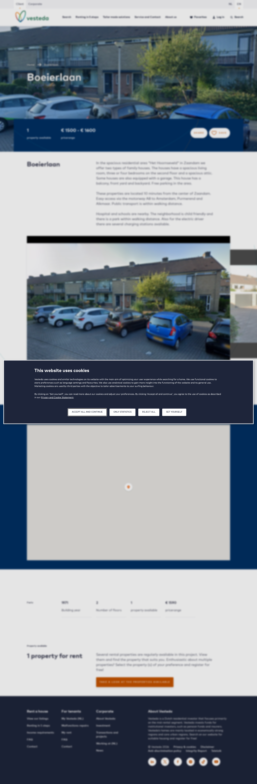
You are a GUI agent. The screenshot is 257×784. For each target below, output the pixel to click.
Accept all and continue (87, 412)
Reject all (148, 412)
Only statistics (122, 412)
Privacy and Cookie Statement (57, 398)
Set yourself (174, 412)
